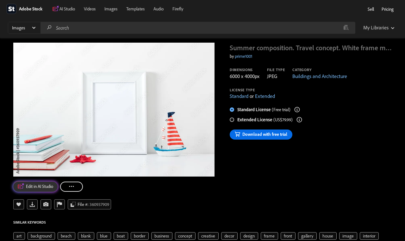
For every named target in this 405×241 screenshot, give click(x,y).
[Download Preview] (32, 204)
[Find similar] (346, 28)
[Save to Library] (18, 204)
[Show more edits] (71, 187)
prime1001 (243, 56)
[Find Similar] (45, 204)
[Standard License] (297, 110)
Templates (135, 9)
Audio (158, 9)
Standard (239, 96)
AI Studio (67, 9)
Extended (265, 96)
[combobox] (197, 28)
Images (110, 9)
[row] (19, 236)
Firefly (177, 9)
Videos (90, 9)
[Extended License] (299, 120)
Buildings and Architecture (319, 76)
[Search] (49, 27)
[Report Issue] (59, 204)
